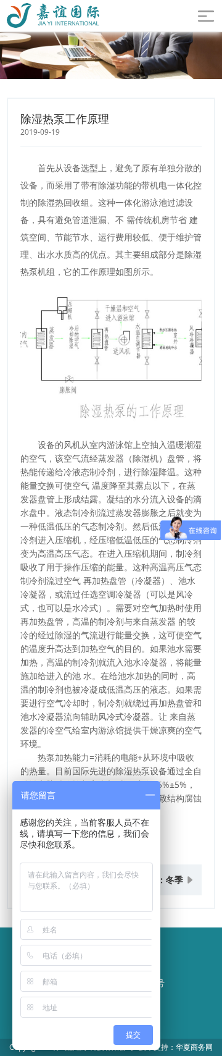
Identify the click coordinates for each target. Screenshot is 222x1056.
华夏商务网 (194, 1047)
